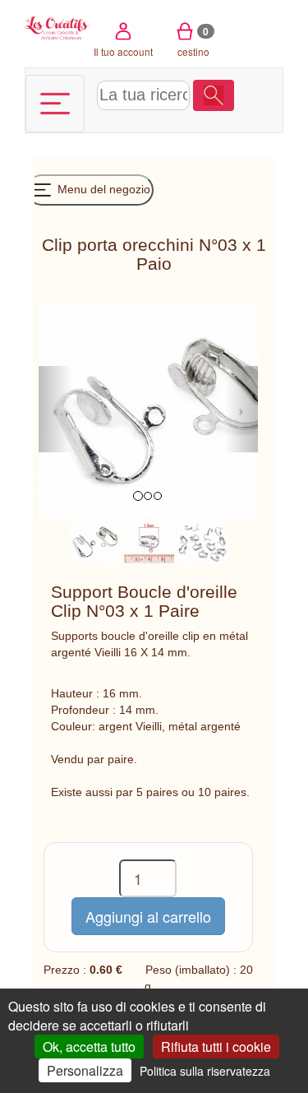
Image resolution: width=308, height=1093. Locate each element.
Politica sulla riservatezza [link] (205, 1071)
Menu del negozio (102, 189)
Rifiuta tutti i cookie (216, 1046)
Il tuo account (123, 51)
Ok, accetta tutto (89, 1046)
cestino (193, 41)
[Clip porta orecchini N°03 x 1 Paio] (94, 540)
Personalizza (85, 1070)
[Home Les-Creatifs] (57, 26)
